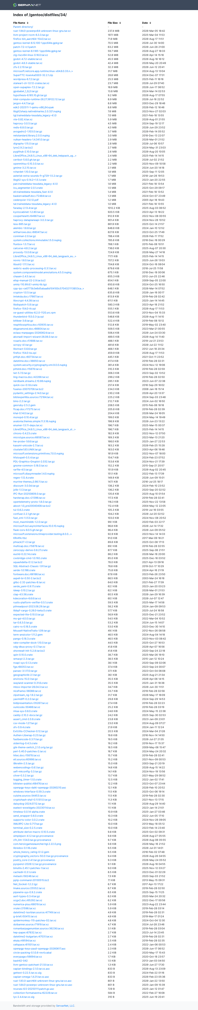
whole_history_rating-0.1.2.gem (31, 851)
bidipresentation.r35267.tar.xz (30, 703)
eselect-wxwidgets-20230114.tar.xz (34, 807)
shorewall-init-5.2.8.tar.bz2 (29, 650)
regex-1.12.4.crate (23, 477)
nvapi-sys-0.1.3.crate (25, 662)
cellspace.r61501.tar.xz (26, 944)
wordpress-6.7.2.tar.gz (26, 79)
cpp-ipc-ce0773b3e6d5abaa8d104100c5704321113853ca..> (48, 288)
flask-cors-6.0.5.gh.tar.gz (28, 529)
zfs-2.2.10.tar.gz (22, 67)
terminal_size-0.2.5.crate (27, 827)
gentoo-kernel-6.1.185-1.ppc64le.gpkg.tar (37, 50)
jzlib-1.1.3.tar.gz (22, 489)
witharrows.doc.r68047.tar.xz (30, 232)
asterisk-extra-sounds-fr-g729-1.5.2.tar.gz (37, 175)
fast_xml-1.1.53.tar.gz (25, 517)
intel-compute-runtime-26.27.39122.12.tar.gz (39, 99)
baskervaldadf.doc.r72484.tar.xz (32, 195)
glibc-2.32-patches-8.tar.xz (29, 582)
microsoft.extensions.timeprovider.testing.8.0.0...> (42, 533)
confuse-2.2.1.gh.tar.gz (26, 513)
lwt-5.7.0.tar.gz (22, 372)
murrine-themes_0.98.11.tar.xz (30, 481)
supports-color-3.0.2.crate (28, 819)
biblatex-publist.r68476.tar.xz (30, 783)
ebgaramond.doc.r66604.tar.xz (31, 328)
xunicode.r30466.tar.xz (26, 707)
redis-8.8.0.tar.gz (23, 127)
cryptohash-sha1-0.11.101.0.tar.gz (32, 799)
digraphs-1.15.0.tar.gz (25, 143)
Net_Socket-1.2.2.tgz (25, 884)
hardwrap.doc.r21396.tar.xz (29, 497)
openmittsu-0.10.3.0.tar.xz (28, 163)
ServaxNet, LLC (65, 1005)
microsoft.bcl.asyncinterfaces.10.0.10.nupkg (38, 525)
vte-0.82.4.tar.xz (22, 119)
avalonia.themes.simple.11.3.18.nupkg (34, 421)
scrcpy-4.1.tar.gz (22, 344)
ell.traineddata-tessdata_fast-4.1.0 (33, 191)
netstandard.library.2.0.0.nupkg (31, 135)
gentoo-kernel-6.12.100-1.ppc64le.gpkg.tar (38, 42)
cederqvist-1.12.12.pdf (26, 199)
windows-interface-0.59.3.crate (31, 791)
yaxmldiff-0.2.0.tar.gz (26, 699)
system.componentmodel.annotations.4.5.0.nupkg (42, 272)
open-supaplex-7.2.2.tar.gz (29, 87)
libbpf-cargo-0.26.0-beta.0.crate (32, 610)
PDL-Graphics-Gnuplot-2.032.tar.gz (34, 461)
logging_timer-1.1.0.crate (27, 779)
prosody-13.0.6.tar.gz (25, 252)
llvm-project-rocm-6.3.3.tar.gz (31, 34)
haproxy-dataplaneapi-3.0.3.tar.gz (33, 220)
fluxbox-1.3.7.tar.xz (24, 244)
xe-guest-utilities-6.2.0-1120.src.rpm (34, 312)
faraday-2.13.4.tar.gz (25, 207)
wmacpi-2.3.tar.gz (23, 658)
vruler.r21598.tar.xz (24, 908)
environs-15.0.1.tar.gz (25, 678)
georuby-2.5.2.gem (24, 405)
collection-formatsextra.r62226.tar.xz (35, 992)
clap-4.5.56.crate (23, 594)
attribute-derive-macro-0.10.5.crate (34, 831)
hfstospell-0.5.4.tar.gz (26, 457)
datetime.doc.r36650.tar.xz (29, 360)
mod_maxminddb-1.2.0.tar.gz (30, 521)
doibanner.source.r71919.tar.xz (31, 924)
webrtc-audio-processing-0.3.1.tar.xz (34, 268)
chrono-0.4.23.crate (25, 433)
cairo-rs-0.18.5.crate (25, 626)
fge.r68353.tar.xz (23, 666)
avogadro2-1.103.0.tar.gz (27, 131)
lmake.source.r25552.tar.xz (29, 888)
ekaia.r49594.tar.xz (24, 940)
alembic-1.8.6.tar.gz (24, 228)
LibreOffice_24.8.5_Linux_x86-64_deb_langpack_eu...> (44, 256)
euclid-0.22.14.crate (24, 554)
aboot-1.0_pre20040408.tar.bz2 (32, 505)
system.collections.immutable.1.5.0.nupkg (37, 240)
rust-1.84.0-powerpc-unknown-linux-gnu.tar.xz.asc (42, 984)
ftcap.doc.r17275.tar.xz (26, 409)
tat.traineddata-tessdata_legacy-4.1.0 (35, 203)
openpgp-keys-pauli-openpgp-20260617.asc (39, 948)
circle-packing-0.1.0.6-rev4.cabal (32, 952)
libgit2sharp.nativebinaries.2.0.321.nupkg (37, 111)
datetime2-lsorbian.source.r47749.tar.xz (36, 912)
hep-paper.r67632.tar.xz (27, 932)
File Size (113, 22)
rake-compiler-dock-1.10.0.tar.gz (32, 642)
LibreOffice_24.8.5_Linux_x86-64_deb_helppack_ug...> (45, 155)
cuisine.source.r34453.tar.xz (29, 795)
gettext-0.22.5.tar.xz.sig (27, 972)
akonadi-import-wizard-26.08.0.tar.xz (35, 336)
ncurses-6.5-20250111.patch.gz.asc (33, 988)
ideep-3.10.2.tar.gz (24, 590)
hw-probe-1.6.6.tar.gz (25, 441)
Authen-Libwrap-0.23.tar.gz (29, 735)
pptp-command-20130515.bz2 (31, 880)
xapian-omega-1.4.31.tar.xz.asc (31, 976)
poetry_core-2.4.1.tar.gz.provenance (34, 860)
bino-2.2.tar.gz (21, 401)
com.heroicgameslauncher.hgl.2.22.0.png (37, 843)
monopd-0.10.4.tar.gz (25, 417)
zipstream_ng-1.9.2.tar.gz (28, 695)
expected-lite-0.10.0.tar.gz (28, 614)
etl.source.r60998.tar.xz (27, 759)
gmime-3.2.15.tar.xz (24, 167)
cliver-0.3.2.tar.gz (23, 775)
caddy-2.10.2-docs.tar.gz (27, 715)
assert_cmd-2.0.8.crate (26, 719)
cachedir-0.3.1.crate (24, 872)
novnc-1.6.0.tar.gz (23, 260)
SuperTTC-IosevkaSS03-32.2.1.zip (33, 75)
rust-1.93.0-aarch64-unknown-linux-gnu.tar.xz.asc (42, 980)
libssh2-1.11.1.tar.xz (23, 264)
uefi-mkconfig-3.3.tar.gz (27, 771)
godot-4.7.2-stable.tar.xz (27, 59)
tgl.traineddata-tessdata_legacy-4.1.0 (34, 115)
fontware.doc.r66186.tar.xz (29, 574)
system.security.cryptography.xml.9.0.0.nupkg (40, 364)
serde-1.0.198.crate (24, 570)
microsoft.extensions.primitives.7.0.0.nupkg (38, 453)
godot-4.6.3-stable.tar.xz (27, 63)
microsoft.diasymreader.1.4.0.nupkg (33, 473)
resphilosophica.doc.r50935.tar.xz (33, 324)
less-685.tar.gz (22, 224)
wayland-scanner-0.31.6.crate (30, 682)
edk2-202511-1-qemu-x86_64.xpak (33, 107)
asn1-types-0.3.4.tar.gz (26, 896)
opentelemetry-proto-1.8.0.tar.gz (32, 501)
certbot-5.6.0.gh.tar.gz (26, 159)
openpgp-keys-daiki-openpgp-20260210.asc (39, 787)
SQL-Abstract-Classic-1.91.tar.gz (32, 566)
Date (145, 22)
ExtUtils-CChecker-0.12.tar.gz (30, 731)
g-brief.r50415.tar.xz (25, 916)
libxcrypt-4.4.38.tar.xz (26, 300)
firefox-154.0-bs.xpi (24, 352)
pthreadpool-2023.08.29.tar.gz (31, 606)
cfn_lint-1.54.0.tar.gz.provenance (32, 839)
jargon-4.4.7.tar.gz (23, 103)
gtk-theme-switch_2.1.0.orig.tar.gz (33, 747)
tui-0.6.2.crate (21, 509)
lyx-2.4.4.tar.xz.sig (23, 996)
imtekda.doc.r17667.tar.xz (28, 296)
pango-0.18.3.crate (24, 638)
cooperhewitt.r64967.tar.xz (29, 216)
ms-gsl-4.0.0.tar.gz (24, 618)
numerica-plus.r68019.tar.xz (29, 904)
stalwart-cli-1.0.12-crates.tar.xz (31, 83)
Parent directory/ (23, 26)
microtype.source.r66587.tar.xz (31, 437)
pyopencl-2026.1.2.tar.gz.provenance (34, 864)
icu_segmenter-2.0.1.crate (28, 187)
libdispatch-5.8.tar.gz (25, 304)
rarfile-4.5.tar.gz (22, 469)
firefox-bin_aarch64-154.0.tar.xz (32, 38)
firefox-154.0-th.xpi (24, 308)
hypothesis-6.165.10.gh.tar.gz (30, 95)
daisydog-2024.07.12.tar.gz (29, 803)
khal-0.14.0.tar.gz (23, 413)
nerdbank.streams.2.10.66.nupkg (32, 381)
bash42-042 (20, 960)
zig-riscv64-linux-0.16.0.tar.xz (30, 55)
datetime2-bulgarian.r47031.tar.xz (33, 936)
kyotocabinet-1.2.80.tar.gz (28, 211)
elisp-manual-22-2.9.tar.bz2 (29, 280)
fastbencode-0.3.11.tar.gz (28, 739)
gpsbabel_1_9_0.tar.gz (25, 91)
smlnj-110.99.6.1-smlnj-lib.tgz (30, 284)
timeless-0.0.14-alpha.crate (29, 811)
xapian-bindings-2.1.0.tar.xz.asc (31, 968)
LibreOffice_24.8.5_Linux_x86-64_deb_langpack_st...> (44, 429)
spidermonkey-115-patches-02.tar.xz (34, 920)
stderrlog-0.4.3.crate (25, 743)
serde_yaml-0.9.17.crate (26, 586)
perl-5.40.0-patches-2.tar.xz (29, 751)
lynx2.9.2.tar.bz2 (23, 147)
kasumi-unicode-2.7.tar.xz (28, 445)
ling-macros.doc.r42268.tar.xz (31, 377)
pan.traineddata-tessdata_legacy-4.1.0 (35, 183)
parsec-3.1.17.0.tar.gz (25, 670)
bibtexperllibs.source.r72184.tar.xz (33, 397)
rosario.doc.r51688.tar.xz (28, 340)
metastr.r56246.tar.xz (25, 876)
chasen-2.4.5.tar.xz (24, 276)
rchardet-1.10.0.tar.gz (25, 171)
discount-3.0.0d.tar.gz (26, 485)
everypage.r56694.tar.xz (27, 956)
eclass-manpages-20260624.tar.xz (33, 332)
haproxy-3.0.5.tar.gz (25, 123)
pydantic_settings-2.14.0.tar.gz (31, 393)
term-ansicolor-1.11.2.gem (28, 634)
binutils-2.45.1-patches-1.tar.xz (31, 868)
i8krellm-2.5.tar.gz (23, 763)
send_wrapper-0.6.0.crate (28, 815)
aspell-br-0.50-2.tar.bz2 (27, 578)
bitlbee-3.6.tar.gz (23, 320)
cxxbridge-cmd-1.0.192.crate (30, 558)
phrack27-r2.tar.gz (24, 542)
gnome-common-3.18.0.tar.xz (30, 465)
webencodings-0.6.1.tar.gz (28, 767)
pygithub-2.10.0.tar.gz (26, 151)
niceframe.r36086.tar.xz (27, 690)
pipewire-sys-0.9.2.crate (27, 892)
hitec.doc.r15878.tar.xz (26, 755)
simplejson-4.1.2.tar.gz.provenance (33, 835)
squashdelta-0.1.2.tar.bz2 (27, 562)
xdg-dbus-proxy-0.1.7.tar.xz (29, 646)
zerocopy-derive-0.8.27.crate (30, 550)
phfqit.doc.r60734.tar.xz (27, 356)
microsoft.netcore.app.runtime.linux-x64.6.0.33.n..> (43, 71)
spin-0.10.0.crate (23, 654)
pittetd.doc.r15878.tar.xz (27, 368)
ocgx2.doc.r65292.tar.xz (27, 900)
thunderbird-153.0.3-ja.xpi (28, 316)
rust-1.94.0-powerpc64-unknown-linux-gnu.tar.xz (42, 30)
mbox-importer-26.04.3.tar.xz (30, 686)
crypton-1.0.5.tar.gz (24, 292)
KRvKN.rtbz (20, 538)
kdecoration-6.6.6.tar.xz (27, 598)
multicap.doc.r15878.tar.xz (28, 546)
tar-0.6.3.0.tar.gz (23, 622)
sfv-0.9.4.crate (21, 727)
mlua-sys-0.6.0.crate (25, 711)
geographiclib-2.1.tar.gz (27, 674)
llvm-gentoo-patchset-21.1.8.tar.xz (33, 964)
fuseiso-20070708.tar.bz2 (28, 389)
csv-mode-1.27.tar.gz (25, 723)
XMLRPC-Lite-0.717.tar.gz (28, 823)
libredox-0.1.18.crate (25, 847)
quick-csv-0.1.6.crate (25, 385)
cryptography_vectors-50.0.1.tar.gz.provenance (40, 856)
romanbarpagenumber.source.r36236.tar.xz (38, 928)
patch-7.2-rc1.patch (24, 46)
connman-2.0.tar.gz (24, 236)
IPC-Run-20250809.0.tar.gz (29, 493)
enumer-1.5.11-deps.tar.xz (28, 425)
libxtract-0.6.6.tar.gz (25, 348)
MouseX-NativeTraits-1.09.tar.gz (31, 630)
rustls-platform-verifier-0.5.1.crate (33, 602)
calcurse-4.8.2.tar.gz (25, 248)
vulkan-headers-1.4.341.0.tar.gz (31, 139)
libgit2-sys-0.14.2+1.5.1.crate (29, 179)
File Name (19, 22)
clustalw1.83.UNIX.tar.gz (27, 449)
